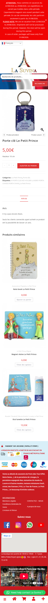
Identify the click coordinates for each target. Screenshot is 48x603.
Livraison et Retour (9, 510)
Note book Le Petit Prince (24, 289)
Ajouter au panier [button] (24, 300)
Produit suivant (36, 135)
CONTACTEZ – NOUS (35, 501)
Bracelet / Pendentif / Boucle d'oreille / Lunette (19, 416)
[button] (4, 599)
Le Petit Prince (17, 177)
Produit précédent (13, 135)
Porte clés (26, 177)
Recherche (40, 84)
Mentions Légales (9, 501)
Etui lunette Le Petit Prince (24, 419)
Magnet (28, 351)
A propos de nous (33, 507)
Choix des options (24, 365)
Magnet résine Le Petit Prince (24, 354)
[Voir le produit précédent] (4, 135)
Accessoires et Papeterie (19, 286)
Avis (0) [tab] (24, 199)
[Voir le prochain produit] (44, 135)
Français (9, 43)
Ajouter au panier (28, 166)
